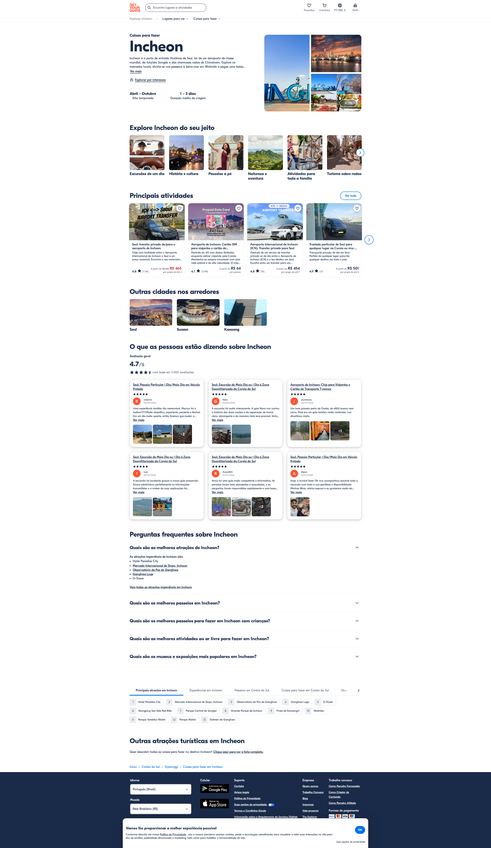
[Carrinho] (324, 5)
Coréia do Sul (151, 767)
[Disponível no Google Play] (214, 789)
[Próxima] (360, 152)
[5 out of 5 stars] (167, 394)
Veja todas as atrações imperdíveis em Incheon (161, 587)
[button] (147, 155)
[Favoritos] (309, 5)
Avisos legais (241, 792)
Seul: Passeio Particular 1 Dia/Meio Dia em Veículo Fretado (166, 387)
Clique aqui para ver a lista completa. (238, 752)
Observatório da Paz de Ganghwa (155, 570)
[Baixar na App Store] (214, 804)
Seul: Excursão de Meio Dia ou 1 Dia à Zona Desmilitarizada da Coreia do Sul (240, 387)
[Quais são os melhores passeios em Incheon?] (357, 603)
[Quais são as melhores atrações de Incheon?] (357, 547)
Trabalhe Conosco (313, 792)
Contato (239, 786)
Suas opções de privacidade (251, 804)
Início (133, 767)
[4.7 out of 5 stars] (141, 372)
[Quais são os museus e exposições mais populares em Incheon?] (357, 656)
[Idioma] (340, 5)
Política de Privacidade (247, 798)
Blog (305, 798)
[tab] (156, 690)
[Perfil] (355, 5)
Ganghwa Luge (143, 574)
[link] (147, 155)
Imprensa (308, 804)
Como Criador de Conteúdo (339, 795)
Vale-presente (310, 810)
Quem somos (310, 786)
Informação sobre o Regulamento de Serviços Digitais (265, 816)
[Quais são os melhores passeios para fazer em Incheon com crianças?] (357, 621)
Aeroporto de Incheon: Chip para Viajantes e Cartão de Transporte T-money (320, 387)
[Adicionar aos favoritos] (179, 208)
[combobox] (175, 7)
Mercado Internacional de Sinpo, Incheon (160, 566)
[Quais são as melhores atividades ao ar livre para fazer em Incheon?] (357, 638)
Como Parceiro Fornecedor (344, 786)
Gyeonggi (171, 767)
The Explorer (309, 816)
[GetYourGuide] (135, 8)
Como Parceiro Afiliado (342, 803)
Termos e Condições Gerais (250, 810)
